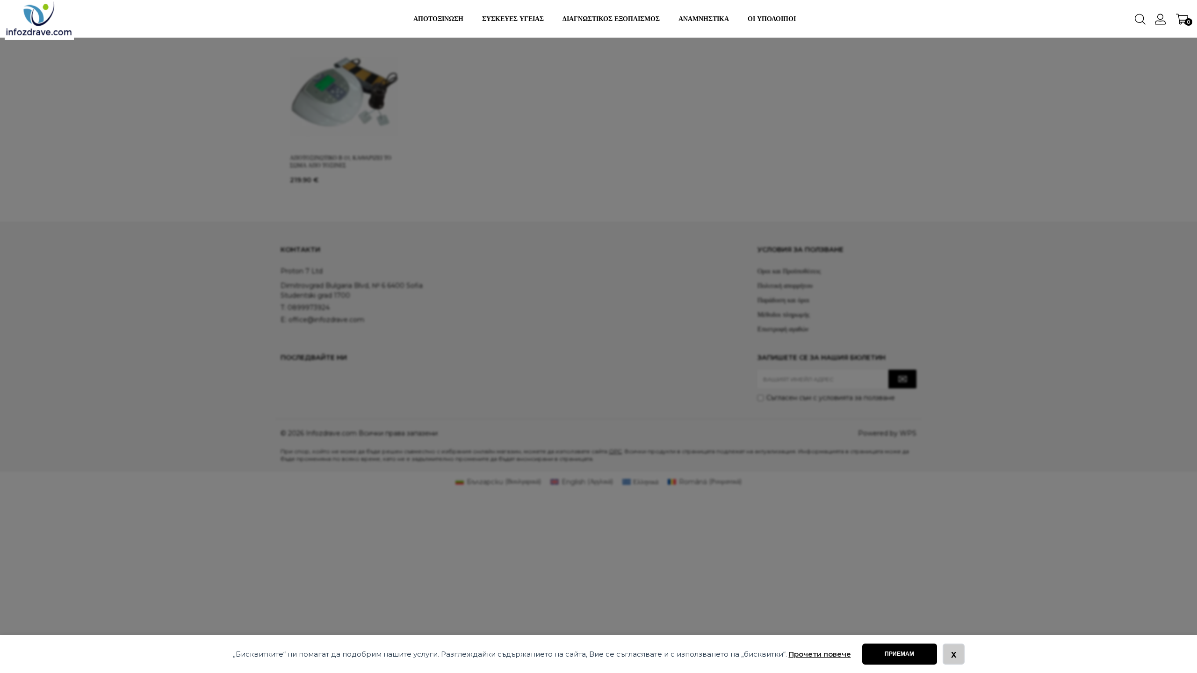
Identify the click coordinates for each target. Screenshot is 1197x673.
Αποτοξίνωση (438, 18)
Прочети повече (820, 654)
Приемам (899, 654)
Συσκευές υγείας (513, 18)
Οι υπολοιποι (772, 18)
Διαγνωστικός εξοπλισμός (611, 18)
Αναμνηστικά (703, 18)
